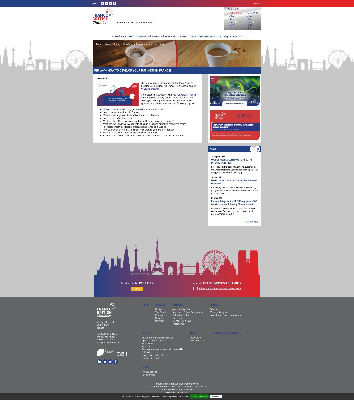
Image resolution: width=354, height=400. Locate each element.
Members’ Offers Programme (188, 312)
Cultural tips (148, 352)
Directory (177, 318)
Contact (235, 36)
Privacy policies (149, 371)
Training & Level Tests (153, 355)
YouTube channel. (150, 88)
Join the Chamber (182, 309)
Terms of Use (148, 374)
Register (137, 288)
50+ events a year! (219, 312)
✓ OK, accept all (199, 396)
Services (170, 36)
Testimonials (179, 323)
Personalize (216, 397)
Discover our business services (157, 337)
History (159, 309)
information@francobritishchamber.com (220, 288)
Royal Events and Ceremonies (225, 315)
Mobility (146, 346)
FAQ (225, 36)
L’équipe (159, 315)
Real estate (147, 343)
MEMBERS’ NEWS (182, 321)
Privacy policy (230, 396)
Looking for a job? (151, 358)
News (183, 36)
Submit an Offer (181, 315)
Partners (159, 321)
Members (142, 36)
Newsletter (195, 337)
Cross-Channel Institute (206, 36)
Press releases (197, 340)
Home (115, 36)
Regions (159, 318)
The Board (160, 312)
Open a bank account (153, 340)
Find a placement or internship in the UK (162, 349)
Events (156, 36)
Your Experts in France (184, 94)
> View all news (251, 222)
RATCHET (183, 392)
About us (126, 36)
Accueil (99, 44)
